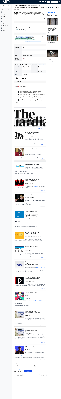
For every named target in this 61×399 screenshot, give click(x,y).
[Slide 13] (36, 125)
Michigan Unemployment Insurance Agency (22, 37)
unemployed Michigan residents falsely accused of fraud (23, 38)
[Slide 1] (22, 125)
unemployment (35, 186)
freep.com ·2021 (28, 250)
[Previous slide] (15, 117)
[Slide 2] (23, 125)
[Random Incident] (56, 7)
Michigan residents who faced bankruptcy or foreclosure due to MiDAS (24, 39)
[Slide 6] (28, 125)
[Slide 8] (30, 125)
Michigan (27, 138)
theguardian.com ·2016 (29, 136)
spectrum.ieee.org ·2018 (29, 183)
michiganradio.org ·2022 (29, 281)
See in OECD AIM (21, 29)
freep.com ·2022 (28, 266)
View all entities (42, 33)
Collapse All (42, 128)
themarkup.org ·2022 (28, 296)
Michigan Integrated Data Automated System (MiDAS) (33, 41)
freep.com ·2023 (28, 333)
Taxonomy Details (42, 64)
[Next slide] (44, 117)
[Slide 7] (29, 125)
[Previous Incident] (55, 7)
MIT (23, 58)
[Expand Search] (59, 2)
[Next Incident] (58, 7)
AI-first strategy (19, 355)
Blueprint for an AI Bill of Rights (37, 300)
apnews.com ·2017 (28, 151)
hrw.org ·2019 (17, 219)
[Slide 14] (37, 125)
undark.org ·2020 (28, 235)
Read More (42, 144)
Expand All (37, 128)
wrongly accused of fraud (40, 267)
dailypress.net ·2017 (28, 165)
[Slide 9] (31, 125)
